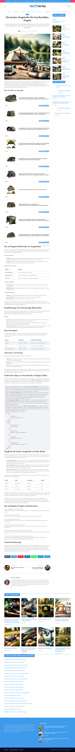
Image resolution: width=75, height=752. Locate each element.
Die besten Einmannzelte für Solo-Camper (66, 29)
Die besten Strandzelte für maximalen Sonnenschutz (15, 678)
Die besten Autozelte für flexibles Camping (13, 681)
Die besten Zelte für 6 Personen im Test (13, 709)
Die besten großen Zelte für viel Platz (12, 695)
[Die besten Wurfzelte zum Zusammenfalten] (57, 52)
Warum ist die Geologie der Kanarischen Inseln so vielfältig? (29, 650)
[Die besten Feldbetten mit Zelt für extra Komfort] (57, 76)
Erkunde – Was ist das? (44, 619)
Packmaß (41, 470)
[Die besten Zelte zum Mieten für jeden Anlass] (57, 68)
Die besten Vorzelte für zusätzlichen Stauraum (14, 706)
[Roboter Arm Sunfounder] (46, 636)
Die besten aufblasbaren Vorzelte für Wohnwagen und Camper (18, 703)
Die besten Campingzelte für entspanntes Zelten (15, 659)
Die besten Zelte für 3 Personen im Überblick (14, 662)
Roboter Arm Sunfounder (45, 648)
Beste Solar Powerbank (10, 648)
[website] (11, 587)
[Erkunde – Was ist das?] (46, 607)
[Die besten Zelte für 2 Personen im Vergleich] (57, 36)
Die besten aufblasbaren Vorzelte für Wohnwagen (15, 711)
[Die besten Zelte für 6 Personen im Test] (57, 44)
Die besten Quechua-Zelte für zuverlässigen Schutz (15, 700)
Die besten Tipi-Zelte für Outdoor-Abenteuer (14, 687)
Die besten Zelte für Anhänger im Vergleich (13, 684)
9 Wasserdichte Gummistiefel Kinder (63, 113)
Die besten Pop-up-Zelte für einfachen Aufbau (14, 670)
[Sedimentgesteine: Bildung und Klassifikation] (29, 607)
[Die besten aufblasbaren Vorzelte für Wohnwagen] (63, 607)
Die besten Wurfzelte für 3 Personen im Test (14, 698)
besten (12, 475)
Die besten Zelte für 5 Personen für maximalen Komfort (66, 61)
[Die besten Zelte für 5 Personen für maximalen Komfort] (57, 60)
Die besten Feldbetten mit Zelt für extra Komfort (66, 77)
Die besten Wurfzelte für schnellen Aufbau (13, 689)
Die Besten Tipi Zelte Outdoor (64, 90)
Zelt (26, 258)
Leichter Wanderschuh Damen (64, 108)
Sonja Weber (16, 577)
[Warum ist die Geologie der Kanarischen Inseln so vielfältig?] (29, 636)
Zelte (27, 14)
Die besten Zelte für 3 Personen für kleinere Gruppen (16, 665)
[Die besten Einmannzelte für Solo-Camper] (57, 28)
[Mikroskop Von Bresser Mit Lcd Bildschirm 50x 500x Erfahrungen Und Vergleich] (12, 607)
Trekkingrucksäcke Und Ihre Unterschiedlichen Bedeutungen (62, 650)
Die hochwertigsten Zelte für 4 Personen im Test (14, 667)
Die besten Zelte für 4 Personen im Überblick (14, 676)
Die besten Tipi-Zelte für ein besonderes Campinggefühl (16, 692)
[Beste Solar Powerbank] (12, 636)
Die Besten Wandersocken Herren (63, 85)
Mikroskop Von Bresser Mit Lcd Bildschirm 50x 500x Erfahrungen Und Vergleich (11, 621)
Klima (43, 348)
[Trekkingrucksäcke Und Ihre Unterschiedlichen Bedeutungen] (63, 636)
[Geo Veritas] (37, 6)
